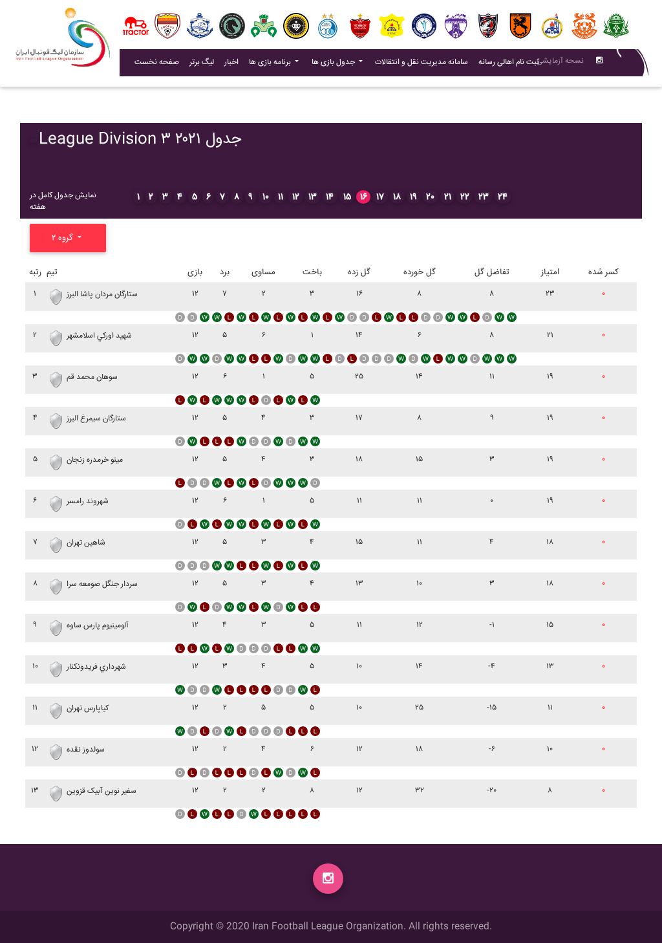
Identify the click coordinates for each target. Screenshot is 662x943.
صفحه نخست (156, 62)
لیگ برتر (201, 62)
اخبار (234, 62)
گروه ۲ (64, 238)
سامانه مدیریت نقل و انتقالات (424, 62)
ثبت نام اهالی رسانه (511, 62)
